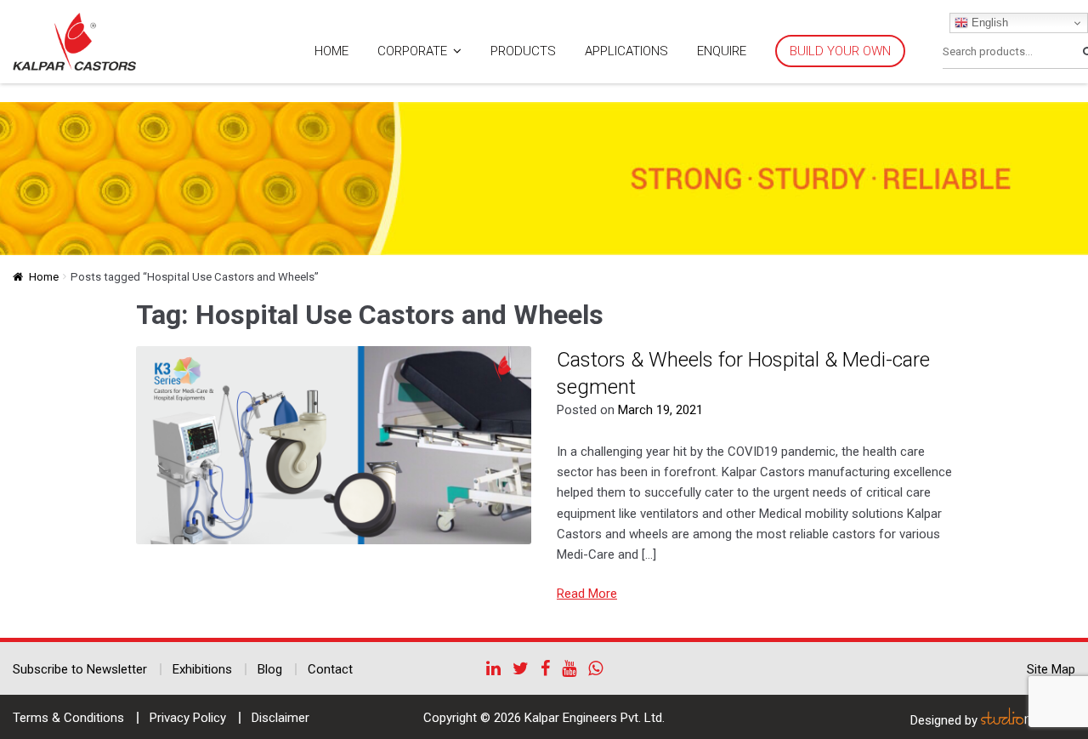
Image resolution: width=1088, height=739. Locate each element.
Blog (270, 669)
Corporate (412, 51)
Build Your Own (840, 51)
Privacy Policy (188, 717)
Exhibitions (202, 669)
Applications (626, 51)
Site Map (1051, 669)
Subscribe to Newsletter (80, 669)
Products (523, 51)
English (988, 22)
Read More (587, 593)
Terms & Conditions (68, 717)
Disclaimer (280, 717)
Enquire (721, 51)
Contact (330, 669)
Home (331, 51)
